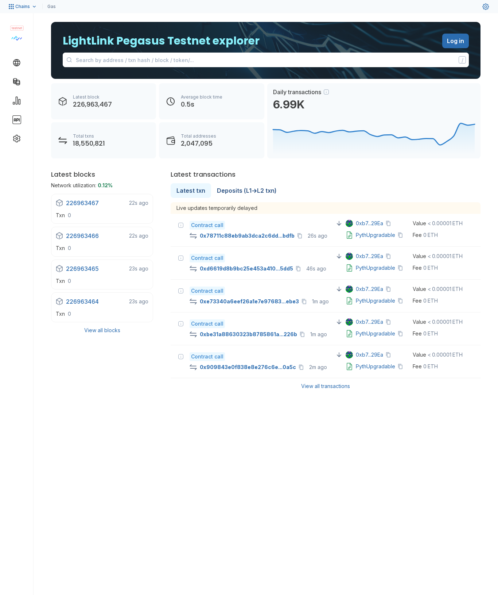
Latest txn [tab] (190, 190)
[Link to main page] (16, 37)
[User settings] (485, 6)
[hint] (326, 92)
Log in (455, 41)
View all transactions (325, 386)
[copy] (301, 235)
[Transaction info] (180, 225)
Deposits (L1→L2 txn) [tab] (247, 190)
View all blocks (102, 330)
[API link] (17, 119)
